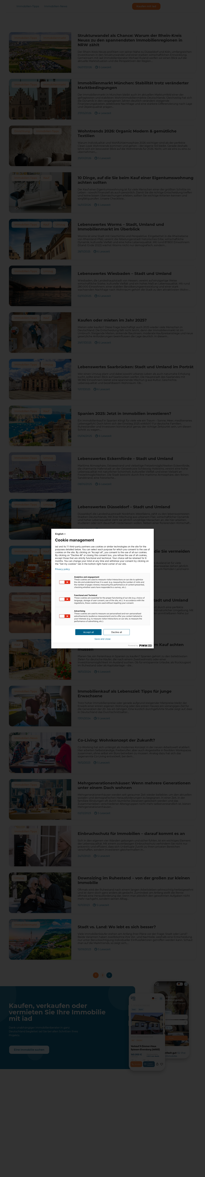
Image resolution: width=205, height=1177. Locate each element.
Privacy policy (62, 569)
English (59, 533)
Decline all (116, 632)
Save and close (102, 639)
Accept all (88, 632)
